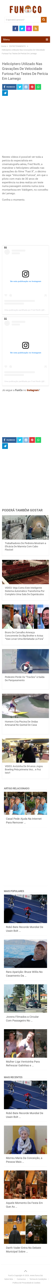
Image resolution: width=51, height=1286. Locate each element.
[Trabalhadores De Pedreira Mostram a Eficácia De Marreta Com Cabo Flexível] (25, 527)
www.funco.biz (36, 1275)
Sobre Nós (8, 1279)
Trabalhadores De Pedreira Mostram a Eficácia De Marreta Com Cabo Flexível (25, 546)
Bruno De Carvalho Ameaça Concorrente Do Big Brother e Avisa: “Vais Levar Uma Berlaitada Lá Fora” (24, 635)
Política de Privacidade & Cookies (26, 1283)
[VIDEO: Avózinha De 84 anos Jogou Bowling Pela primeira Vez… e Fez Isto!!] (25, 750)
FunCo (11, 1275)
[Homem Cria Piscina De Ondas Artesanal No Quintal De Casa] (25, 706)
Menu (6, 39)
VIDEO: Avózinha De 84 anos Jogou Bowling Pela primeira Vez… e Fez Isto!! (24, 769)
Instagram (33, 390)
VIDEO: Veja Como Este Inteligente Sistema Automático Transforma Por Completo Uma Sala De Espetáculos (24, 591)
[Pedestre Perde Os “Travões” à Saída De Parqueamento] (25, 661)
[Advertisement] (25, 126)
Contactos (21, 1279)
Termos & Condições (38, 1279)
